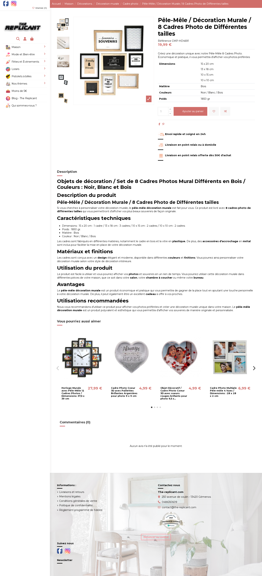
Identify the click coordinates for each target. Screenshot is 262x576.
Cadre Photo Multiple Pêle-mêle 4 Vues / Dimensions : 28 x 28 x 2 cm (223, 392)
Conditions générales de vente (78, 501)
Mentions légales (69, 496)
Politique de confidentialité (76, 505)
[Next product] (259, 3)
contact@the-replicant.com (179, 507)
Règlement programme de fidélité (80, 510)
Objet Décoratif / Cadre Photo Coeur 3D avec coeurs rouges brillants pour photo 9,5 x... (173, 393)
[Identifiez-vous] (25, 39)
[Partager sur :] (159, 124)
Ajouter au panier (193, 111)
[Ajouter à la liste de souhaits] (214, 111)
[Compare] (81, 383)
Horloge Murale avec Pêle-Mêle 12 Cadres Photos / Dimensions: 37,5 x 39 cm (72, 393)
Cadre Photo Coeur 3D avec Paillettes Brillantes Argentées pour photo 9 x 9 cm (124, 392)
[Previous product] (257, 3)
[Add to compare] (225, 111)
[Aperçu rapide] (86, 383)
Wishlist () (41, 8)
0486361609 (169, 502)
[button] (151, 407)
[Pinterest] (163, 124)
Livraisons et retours (71, 492)
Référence (164, 40)
